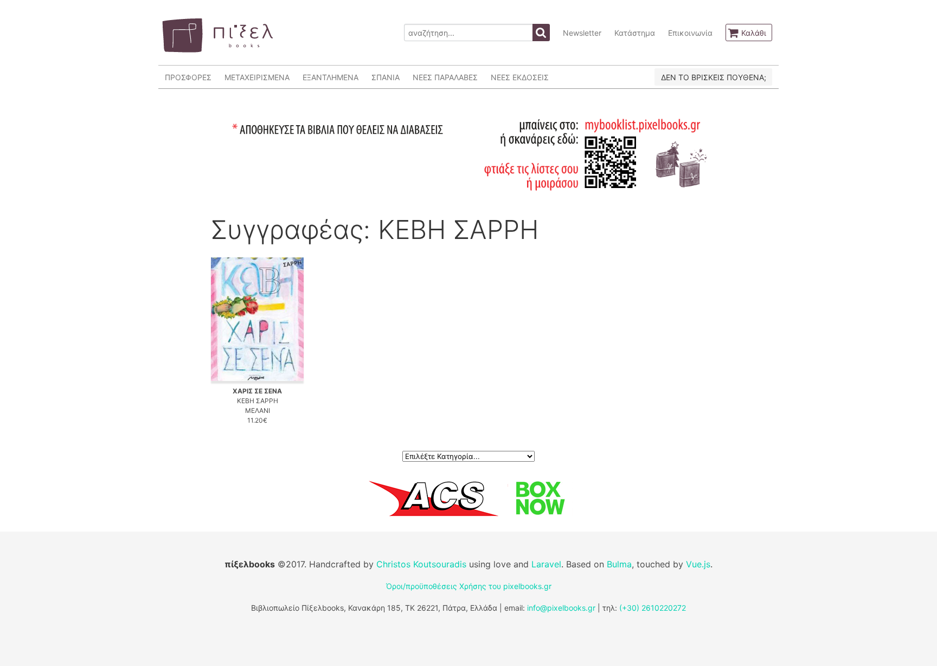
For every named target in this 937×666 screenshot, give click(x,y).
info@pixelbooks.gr (561, 607)
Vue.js (698, 564)
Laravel (546, 564)
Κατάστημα (634, 32)
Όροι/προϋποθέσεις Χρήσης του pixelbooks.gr (468, 586)
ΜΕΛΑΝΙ (257, 410)
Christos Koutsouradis (421, 564)
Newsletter (582, 32)
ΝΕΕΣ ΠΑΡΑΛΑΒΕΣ (445, 77)
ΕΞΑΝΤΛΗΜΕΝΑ (330, 77)
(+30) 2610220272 (652, 607)
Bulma (619, 564)
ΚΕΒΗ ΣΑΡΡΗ (257, 401)
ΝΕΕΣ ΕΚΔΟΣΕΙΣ (520, 77)
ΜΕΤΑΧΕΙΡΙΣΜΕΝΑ (257, 77)
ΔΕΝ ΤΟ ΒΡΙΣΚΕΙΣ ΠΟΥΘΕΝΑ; (713, 77)
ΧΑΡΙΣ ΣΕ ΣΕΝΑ (257, 391)
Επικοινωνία (690, 32)
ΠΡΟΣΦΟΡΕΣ (188, 77)
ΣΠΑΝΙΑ (385, 77)
